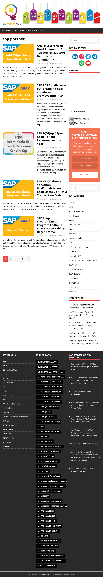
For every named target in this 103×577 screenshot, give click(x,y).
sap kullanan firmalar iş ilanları (52, 481)
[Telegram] (95, 56)
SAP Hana (73, 278)
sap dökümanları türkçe (48, 422)
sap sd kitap (42, 536)
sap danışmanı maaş (46, 416)
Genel (71, 220)
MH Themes (47, 574)
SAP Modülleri (34, 30)
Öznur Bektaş (80, 118)
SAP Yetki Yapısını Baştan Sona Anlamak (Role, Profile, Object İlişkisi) (82, 315)
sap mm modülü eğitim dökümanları (54, 506)
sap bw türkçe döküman (48, 397)
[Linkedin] (75, 56)
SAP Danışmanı (76, 269)
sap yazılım (42, 556)
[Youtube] (88, 63)
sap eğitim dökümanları (48, 431)
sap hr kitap (42, 471)
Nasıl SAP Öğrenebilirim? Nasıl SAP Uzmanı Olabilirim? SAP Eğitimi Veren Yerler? (85, 405)
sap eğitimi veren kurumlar (49, 446)
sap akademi (42, 382)
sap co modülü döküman (48, 402)
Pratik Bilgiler (75, 251)
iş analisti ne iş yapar (47, 367)
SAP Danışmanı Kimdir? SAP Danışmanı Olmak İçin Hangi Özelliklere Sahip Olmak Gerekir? (84, 433)
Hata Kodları (74, 224)
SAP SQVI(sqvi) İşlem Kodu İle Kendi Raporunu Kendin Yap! (51, 138)
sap (62, 372)
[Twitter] (88, 56)
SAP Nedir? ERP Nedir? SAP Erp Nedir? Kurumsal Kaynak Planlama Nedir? (85, 367)
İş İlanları (73, 233)
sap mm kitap (43, 496)
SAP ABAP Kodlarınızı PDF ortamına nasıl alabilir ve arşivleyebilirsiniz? (51, 90)
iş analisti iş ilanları (47, 362)
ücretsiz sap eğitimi (46, 566)
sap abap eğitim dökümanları (50, 377)
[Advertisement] (84, 88)
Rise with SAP (75, 256)
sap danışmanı (43, 412)
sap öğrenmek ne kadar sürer (51, 561)
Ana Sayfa (6, 30)
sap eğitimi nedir (45, 441)
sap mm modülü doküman (49, 501)
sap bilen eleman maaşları (49, 392)
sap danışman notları (47, 407)
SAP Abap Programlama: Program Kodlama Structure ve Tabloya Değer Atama (51, 225)
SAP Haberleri (75, 274)
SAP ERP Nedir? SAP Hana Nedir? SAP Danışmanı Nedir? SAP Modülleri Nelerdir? (84, 380)
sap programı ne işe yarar (49, 526)
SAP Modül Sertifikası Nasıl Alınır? (84, 444)
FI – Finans (74, 216)
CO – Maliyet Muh (77, 211)
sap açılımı (57, 382)
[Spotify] (81, 63)
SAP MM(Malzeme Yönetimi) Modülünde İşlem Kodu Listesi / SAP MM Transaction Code (52, 188)
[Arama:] (85, 40)
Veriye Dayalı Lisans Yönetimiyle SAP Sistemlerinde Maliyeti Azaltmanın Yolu (83, 325)
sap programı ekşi (45, 511)
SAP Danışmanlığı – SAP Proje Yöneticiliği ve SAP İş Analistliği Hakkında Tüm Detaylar (83, 419)
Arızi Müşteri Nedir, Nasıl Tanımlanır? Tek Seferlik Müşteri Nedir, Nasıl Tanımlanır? (51, 52)
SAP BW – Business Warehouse (83, 260)
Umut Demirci (57, 63)
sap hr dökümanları (46, 466)
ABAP (71, 202)
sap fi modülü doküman (48, 451)
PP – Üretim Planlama (78, 247)
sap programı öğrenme (47, 531)
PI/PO (71, 242)
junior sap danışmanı (47, 372)
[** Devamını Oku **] (12, 76)
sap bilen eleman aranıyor (49, 387)
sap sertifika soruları (47, 546)
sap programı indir (46, 516)
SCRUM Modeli (75, 283)
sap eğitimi (42, 436)
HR (70, 229)
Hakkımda (19, 30)
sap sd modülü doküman (48, 541)
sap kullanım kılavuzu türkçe (51, 486)
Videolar (72, 291)
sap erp (40, 426)
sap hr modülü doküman (48, 476)
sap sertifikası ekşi (45, 551)
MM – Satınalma (76, 238)
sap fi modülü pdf (45, 456)
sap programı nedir (46, 521)
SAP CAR (73, 265)
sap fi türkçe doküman (47, 461)
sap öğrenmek (57, 556)
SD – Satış (73, 287)
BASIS (72, 207)
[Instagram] (81, 56)
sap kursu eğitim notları (48, 491)
